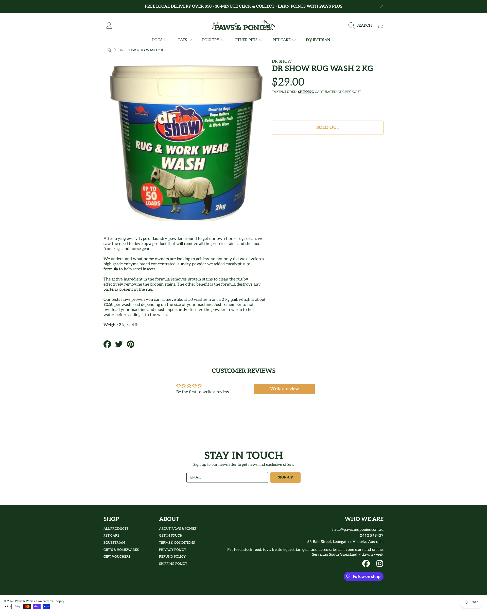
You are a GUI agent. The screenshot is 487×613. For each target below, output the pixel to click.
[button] (361, 25)
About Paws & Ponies (178, 529)
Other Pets (246, 40)
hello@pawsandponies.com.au (358, 529)
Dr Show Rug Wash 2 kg (142, 50)
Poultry (211, 40)
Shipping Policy (173, 564)
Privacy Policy (172, 550)
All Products (115, 529)
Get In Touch (170, 536)
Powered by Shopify (50, 601)
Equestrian (318, 40)
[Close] (381, 6)
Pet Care (282, 40)
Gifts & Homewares (121, 550)
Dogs (157, 40)
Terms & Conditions (177, 543)
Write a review (284, 389)
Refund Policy (172, 557)
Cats (183, 40)
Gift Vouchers (116, 557)
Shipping (306, 92)
